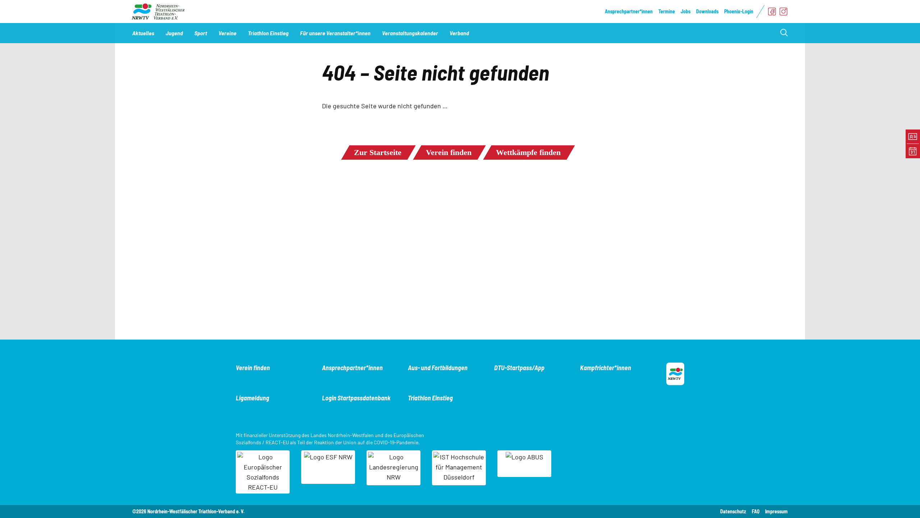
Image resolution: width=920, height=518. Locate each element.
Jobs (685, 11)
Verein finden (449, 152)
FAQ (755, 511)
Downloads (707, 11)
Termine (666, 11)
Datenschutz (733, 511)
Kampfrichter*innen (605, 368)
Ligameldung (252, 398)
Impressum (776, 511)
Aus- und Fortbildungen (438, 368)
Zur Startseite (377, 152)
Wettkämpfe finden (528, 152)
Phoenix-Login (738, 11)
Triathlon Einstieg (430, 398)
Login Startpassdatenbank (356, 398)
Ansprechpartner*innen (629, 11)
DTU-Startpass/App (519, 368)
